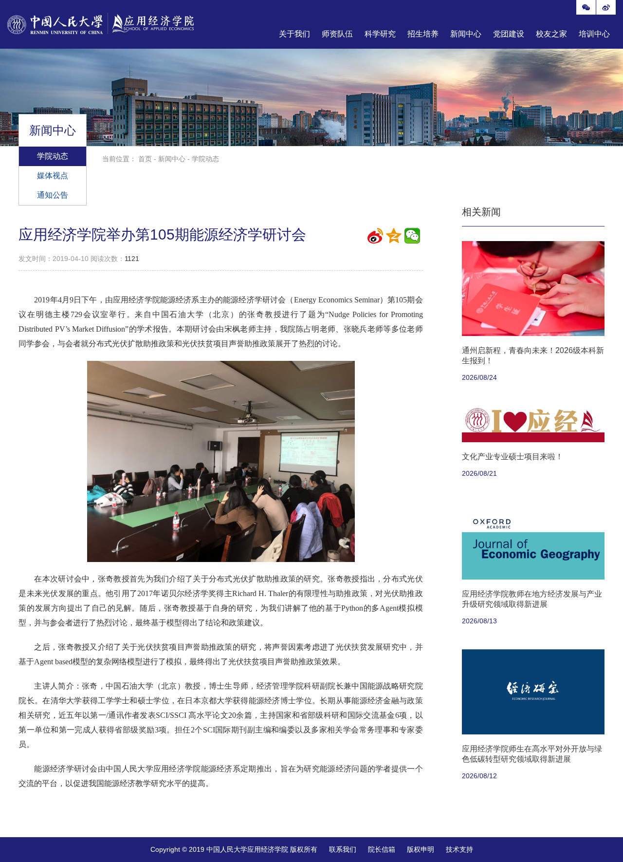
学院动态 (52, 155)
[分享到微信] (586, 7)
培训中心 (594, 34)
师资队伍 (337, 34)
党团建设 (508, 34)
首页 (145, 159)
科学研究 (380, 34)
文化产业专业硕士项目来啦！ (512, 456)
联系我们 (342, 849)
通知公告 (52, 194)
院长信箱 (381, 849)
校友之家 (551, 34)
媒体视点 (52, 175)
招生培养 (423, 34)
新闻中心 (465, 34)
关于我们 (294, 34)
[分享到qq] (394, 236)
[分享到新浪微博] (606, 7)
